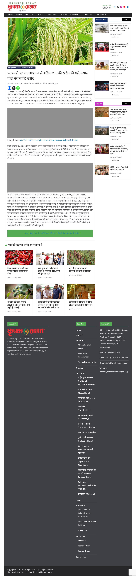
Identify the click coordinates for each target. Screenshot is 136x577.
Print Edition (84, 546)
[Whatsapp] (18, 88)
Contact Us (102, 15)
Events (64, 15)
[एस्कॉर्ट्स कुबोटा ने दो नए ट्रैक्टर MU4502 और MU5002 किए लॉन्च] (102, 89)
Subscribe (74, 15)
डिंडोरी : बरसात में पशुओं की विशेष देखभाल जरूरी (119, 168)
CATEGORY (52, 15)
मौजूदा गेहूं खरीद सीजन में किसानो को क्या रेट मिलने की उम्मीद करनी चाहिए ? (53, 233)
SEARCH (19, 15)
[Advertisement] (50, 123)
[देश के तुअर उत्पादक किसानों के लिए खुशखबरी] (81, 251)
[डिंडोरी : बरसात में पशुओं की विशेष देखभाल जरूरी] (102, 172)
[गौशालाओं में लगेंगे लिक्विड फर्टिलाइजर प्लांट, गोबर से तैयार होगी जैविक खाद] (102, 115)
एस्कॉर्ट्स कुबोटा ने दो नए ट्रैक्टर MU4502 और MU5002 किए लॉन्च (118, 86)
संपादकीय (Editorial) (87, 494)
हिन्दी (110, 5)
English (104, 5)
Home (10, 15)
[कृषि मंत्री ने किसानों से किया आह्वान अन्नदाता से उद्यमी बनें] (81, 285)
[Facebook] (9, 88)
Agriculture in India (87, 362)
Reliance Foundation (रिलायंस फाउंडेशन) (87, 486)
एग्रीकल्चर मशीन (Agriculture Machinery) (84, 462)
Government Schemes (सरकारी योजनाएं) (85, 450)
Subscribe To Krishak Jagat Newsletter (84, 513)
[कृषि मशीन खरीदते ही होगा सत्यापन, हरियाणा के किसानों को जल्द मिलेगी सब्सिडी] (102, 32)
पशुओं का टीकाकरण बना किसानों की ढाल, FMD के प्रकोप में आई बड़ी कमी (118, 130)
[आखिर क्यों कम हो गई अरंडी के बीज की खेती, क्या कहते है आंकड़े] (19, 285)
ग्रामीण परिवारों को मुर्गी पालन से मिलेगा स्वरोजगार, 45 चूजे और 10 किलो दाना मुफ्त (119, 150)
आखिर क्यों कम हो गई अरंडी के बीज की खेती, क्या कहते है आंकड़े (18, 305)
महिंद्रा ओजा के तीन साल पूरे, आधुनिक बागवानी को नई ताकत (119, 46)
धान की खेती (43, 84)
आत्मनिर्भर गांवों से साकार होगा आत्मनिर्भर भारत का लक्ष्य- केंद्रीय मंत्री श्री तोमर (49, 140)
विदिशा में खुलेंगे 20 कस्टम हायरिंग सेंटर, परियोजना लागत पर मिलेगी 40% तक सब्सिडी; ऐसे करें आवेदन (119, 66)
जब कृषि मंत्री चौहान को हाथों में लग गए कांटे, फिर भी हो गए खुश (49, 271)
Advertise (88, 15)
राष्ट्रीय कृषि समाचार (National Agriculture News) (21, 68)
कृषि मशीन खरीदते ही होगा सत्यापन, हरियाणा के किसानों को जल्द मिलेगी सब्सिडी (119, 28)
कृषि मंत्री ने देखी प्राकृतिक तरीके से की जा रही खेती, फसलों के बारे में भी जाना (49, 305)
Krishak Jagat (53, 84)
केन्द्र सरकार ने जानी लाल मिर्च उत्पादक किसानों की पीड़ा (17, 271)
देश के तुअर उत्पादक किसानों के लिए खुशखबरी (80, 269)
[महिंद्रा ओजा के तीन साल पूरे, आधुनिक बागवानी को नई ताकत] (102, 50)
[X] (14, 88)
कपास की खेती (36, 84)
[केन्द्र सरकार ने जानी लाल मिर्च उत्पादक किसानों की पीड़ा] (19, 251)
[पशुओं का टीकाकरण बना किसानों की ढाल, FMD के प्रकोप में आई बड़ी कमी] (102, 134)
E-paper (41, 15)
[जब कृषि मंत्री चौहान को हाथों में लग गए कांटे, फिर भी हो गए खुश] (50, 251)
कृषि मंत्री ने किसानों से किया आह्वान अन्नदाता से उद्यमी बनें (80, 303)
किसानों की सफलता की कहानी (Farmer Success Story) (87, 474)
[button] (34, 15)
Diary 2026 (83, 530)
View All (126, 19)
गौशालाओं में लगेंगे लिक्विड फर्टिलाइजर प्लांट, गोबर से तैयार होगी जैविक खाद (119, 112)
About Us (29, 15)
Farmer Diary (84, 551)
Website (82, 540)
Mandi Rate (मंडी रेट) (87, 432)
